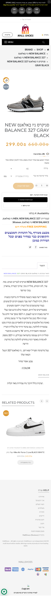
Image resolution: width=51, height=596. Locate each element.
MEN (15, 218)
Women (17, 222)
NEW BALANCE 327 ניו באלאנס (29, 57)
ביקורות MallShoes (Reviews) (33, 535)
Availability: (43, 213)
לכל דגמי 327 (25, 205)
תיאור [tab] (42, 265)
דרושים (41, 516)
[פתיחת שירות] (4, 592)
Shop (40, 49)
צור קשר (41, 527)
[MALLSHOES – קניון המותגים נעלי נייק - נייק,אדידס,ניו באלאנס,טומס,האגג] (25, 30)
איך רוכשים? (40, 500)
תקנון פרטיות (39, 520)
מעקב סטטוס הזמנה (37, 531)
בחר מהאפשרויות (25, 462)
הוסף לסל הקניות (23, 186)
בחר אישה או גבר (40, 175)
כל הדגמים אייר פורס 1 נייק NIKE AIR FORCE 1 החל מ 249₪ (25, 448)
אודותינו (41, 496)
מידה (46, 168)
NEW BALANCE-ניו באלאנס (31, 53)
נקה (5, 176)
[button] (6, 80)
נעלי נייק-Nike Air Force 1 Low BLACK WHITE (25, 452)
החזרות (41, 512)
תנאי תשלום (40, 504)
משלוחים (41, 508)
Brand (29, 49)
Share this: (43, 247)
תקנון (42, 523)
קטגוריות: (45, 218)
